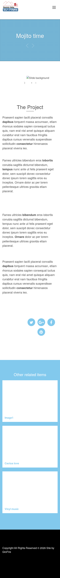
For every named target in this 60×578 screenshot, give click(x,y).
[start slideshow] (25, 83)
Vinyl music (12, 509)
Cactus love (12, 463)
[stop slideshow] (35, 83)
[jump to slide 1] (28, 83)
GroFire (6, 552)
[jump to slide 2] (31, 83)
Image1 (9, 417)
